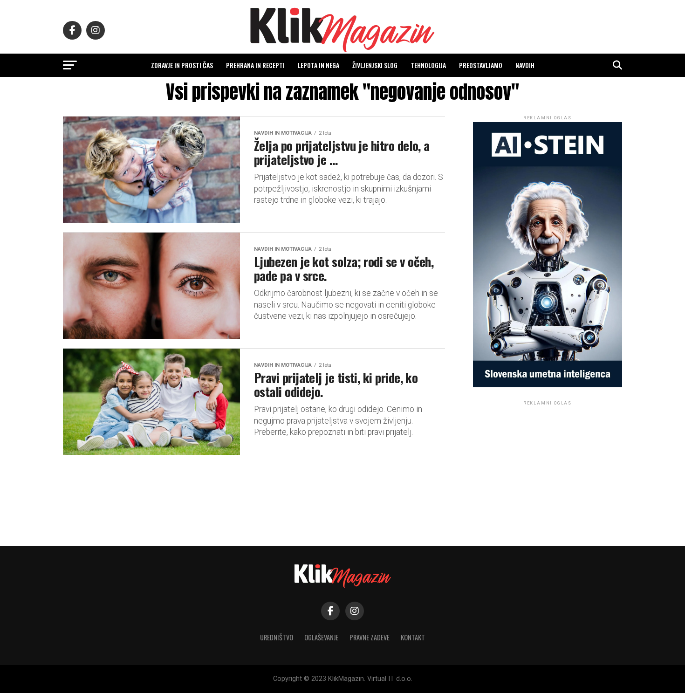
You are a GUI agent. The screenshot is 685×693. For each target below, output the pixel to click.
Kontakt (413, 637)
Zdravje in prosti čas (182, 65)
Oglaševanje (321, 637)
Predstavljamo (480, 65)
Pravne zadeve (369, 637)
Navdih (524, 65)
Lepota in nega (318, 65)
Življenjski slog (374, 65)
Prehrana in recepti (255, 65)
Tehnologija (428, 65)
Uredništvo (276, 637)
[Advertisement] (547, 465)
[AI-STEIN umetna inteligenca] (547, 385)
